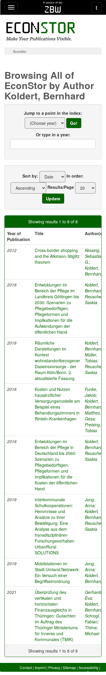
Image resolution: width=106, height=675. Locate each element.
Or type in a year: (53, 134)
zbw (52, 9)
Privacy (54, 667)
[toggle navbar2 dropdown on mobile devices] (96, 7)
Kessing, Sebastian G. (94, 256)
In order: (75, 176)
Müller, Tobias (91, 357)
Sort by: (30, 176)
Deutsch (93, 672)
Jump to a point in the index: (53, 113)
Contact (26, 667)
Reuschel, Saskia (94, 299)
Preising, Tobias (93, 427)
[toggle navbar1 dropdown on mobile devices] (11, 7)
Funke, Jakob (91, 392)
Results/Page (60, 187)
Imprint (40, 667)
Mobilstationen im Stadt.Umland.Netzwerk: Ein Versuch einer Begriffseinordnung (57, 572)
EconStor (19, 51)
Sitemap (69, 667)
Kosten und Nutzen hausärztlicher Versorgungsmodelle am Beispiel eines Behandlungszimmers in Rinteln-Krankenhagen (57, 404)
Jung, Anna (90, 502)
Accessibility (88, 667)
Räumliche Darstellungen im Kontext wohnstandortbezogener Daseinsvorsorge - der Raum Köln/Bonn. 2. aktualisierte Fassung (57, 360)
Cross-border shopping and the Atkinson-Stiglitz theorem (57, 256)
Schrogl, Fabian (92, 619)
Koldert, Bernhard (93, 271)
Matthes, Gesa (93, 416)
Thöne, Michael (92, 630)
